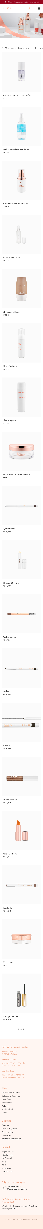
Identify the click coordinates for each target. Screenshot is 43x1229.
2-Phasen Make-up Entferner (16, 149)
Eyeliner (6, 691)
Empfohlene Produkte (11, 1093)
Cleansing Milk (9, 420)
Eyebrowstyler (9, 637)
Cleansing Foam (10, 366)
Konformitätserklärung (11, 1139)
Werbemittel (7, 1109)
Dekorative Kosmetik (11, 1096)
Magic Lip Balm (10, 854)
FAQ (4, 1161)
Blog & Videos (7, 1132)
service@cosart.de (16, 1077)
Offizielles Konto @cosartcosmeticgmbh (17, 1187)
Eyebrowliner (9, 528)
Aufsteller (6, 1106)
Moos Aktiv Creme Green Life (16, 474)
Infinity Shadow (10, 799)
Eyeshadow (8, 908)
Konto (4, 1112)
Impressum (6, 1168)
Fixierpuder (8, 962)
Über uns (6, 1125)
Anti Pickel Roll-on (11, 258)
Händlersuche (8, 1155)
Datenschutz (7, 1171)
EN (33, 9)
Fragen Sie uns (8, 1151)
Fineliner (7, 745)
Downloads (6, 1135)
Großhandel (7, 1158)
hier (35, 2)
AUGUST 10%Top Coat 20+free (17, 95)
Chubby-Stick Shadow (13, 583)
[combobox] (20, 48)
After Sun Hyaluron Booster (15, 203)
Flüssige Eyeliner (10, 1016)
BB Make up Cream (11, 312)
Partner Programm (9, 1129)
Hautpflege (6, 1099)
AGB (4, 1165)
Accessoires (7, 1103)
